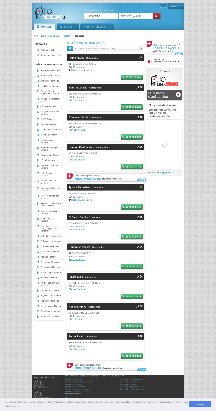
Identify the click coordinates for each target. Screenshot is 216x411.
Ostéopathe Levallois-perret (77, 389)
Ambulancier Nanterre (50, 75)
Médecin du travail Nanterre (48, 212)
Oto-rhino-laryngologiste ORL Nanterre (49, 228)
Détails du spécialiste (81, 70)
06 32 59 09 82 (133, 77)
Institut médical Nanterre (47, 174)
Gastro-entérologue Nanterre (49, 148)
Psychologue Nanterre (50, 295)
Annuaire (46, 26)
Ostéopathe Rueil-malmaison (77, 391)
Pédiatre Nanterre (48, 257)
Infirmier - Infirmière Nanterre (49, 166)
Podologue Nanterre (49, 277)
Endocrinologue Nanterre (47, 141)
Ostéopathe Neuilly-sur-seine (132, 389)
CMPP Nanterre (47, 119)
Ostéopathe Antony (73, 379)
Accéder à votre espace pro (167, 61)
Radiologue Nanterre (49, 301)
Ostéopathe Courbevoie (75, 387)
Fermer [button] (200, 404)
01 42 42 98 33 (133, 107)
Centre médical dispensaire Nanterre (49, 92)
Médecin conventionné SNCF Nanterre (50, 204)
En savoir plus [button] (16, 406)
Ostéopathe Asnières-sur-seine (132, 379)
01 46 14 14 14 (133, 326)
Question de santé (99, 26)
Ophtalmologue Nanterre (47, 219)
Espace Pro (174, 6)
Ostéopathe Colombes (129, 384)
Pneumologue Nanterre (50, 272)
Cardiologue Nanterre (50, 86)
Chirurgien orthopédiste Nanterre (51, 100)
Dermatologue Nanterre (51, 129)
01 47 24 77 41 (133, 166)
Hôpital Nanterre (47, 160)
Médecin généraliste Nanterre (49, 197)
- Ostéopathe (83, 58)
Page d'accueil (47, 50)
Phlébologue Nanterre (50, 267)
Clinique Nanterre (48, 106)
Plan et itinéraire (77, 100)
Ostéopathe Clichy (73, 384)
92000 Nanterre (77, 67)
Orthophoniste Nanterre (51, 241)
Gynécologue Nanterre (50, 155)
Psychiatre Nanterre (49, 290)
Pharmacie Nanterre (49, 262)
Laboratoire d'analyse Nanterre (50, 189)
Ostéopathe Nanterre (49, 251)
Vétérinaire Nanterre (49, 316)
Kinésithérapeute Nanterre (48, 181)
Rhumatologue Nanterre (51, 306)
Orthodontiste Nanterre (50, 236)
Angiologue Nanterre (49, 81)
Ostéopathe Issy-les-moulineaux (133, 387)
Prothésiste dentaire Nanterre (49, 284)
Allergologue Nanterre (50, 70)
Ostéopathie (79, 36)
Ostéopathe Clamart (128, 382)
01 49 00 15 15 (133, 266)
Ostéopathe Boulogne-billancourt (79, 382)
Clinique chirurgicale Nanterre (49, 112)
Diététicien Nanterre (49, 135)
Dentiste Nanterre (48, 124)
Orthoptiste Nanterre (49, 246)
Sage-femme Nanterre (50, 311)
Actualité (69, 26)
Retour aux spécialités (50, 55)
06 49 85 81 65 (133, 207)
